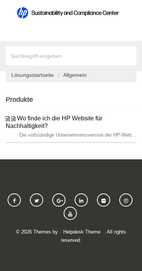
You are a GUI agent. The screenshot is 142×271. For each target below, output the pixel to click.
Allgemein (75, 75)
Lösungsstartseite (33, 75)
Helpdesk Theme (81, 232)
